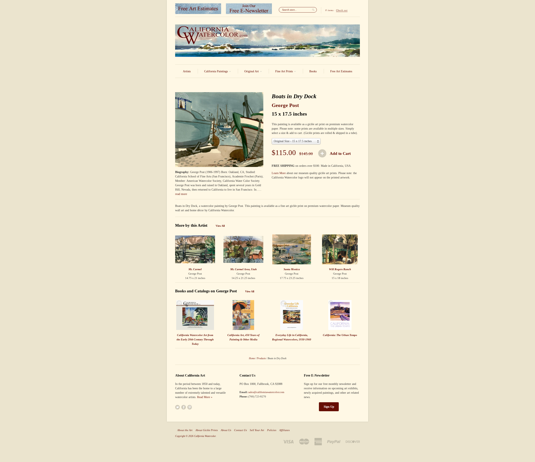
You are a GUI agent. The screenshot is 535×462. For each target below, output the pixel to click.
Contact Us (240, 430)
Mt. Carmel (195, 269)
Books (313, 71)
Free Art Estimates (341, 71)
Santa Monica (292, 269)
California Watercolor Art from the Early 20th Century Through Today (195, 339)
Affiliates (284, 430)
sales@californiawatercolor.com (266, 392)
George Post (285, 105)
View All (220, 225)
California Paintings (216, 71)
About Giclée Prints (206, 430)
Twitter (177, 407)
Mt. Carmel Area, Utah (243, 269)
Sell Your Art (257, 430)
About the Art (184, 430)
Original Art (252, 71)
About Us (226, 430)
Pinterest (189, 407)
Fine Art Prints (284, 71)
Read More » (204, 397)
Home (252, 358)
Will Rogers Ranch (340, 269)
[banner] (267, 40)
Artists (187, 71)
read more (181, 194)
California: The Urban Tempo (340, 335)
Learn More (279, 173)
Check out (342, 10)
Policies (271, 430)
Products (261, 358)
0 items (329, 10)
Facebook (183, 407)
